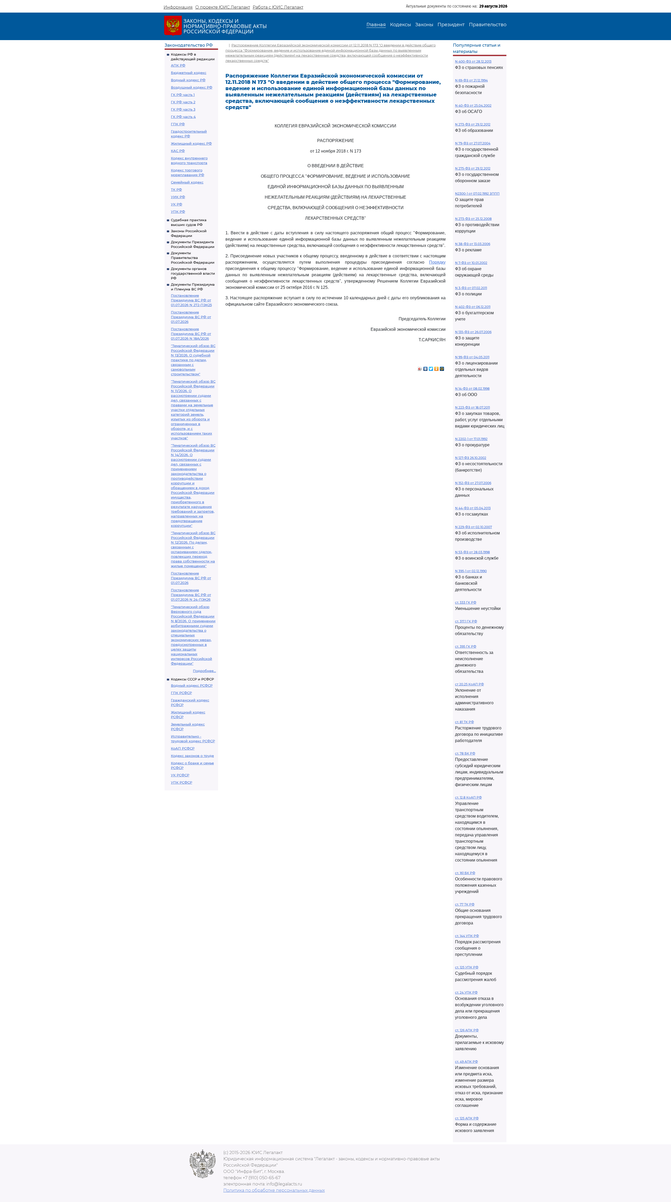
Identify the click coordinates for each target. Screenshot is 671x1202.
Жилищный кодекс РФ (191, 143)
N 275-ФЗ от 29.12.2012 (472, 168)
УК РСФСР (180, 775)
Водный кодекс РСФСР (192, 685)
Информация (178, 7)
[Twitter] (431, 367)
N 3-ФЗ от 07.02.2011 (471, 288)
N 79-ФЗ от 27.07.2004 (472, 143)
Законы (424, 25)
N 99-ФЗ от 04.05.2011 (472, 357)
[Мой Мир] (442, 367)
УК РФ (176, 204)
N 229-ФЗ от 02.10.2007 (473, 527)
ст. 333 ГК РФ (465, 602)
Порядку (437, 262)
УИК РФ (178, 197)
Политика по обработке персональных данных (274, 1190)
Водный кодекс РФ (188, 80)
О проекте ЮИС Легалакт (222, 7)
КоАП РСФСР (182, 748)
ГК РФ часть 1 (183, 95)
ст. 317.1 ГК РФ (466, 621)
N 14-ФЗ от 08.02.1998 (472, 389)
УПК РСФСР (181, 782)
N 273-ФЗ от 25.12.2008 (473, 219)
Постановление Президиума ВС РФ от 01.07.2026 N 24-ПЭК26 (191, 595)
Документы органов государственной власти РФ (193, 273)
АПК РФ (178, 65)
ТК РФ (176, 189)
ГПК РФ (178, 124)
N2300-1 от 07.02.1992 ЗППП (477, 194)
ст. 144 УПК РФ (467, 936)
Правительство (487, 25)
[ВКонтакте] (425, 367)
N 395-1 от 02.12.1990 (471, 571)
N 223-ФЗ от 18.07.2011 (472, 407)
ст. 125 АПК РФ (467, 1118)
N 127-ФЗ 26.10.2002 (470, 458)
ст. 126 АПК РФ (467, 1030)
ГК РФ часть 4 (183, 117)
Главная (376, 25)
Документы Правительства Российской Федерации (192, 257)
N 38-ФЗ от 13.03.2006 (472, 244)
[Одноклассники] (436, 367)
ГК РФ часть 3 (183, 109)
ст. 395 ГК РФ (465, 646)
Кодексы (400, 25)
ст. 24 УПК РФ (466, 992)
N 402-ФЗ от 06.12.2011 (472, 307)
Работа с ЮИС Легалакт (278, 7)
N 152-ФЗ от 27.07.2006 (473, 483)
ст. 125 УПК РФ (466, 967)
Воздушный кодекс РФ (191, 87)
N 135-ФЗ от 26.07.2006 (473, 332)
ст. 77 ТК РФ (464, 904)
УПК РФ (178, 211)
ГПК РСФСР (181, 693)
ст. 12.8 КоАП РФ (468, 797)
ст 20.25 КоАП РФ (469, 684)
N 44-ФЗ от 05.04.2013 (473, 508)
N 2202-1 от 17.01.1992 (471, 439)
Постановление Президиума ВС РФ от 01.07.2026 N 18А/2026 (191, 333)
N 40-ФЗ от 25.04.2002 (473, 105)
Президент (451, 25)
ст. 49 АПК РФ (466, 1062)
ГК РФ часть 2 (183, 102)
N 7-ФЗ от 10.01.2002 (471, 263)
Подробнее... (204, 671)
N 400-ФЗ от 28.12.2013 (473, 61)
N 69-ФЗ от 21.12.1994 (471, 80)
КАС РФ (178, 151)
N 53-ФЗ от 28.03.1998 (472, 552)
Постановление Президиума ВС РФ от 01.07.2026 (191, 317)
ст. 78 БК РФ (465, 753)
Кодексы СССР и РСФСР (192, 679)
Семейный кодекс (187, 182)
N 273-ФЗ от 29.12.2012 (472, 124)
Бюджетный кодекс (188, 73)
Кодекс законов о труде (192, 756)
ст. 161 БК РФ (465, 873)
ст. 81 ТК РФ (464, 722)
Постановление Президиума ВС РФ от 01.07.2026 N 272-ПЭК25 (191, 300)
